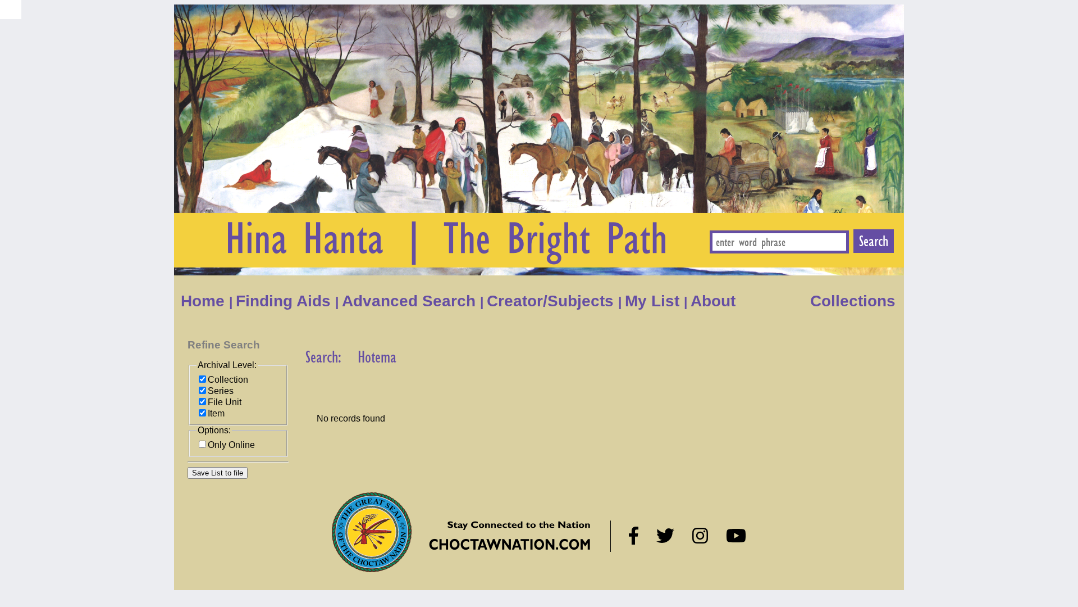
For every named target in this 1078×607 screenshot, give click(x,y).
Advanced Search (411, 301)
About (715, 301)
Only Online (231, 445)
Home (205, 301)
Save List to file (217, 473)
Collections (853, 301)
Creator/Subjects (552, 301)
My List (654, 301)
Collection (228, 379)
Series (221, 391)
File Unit (224, 402)
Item (216, 413)
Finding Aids (285, 301)
